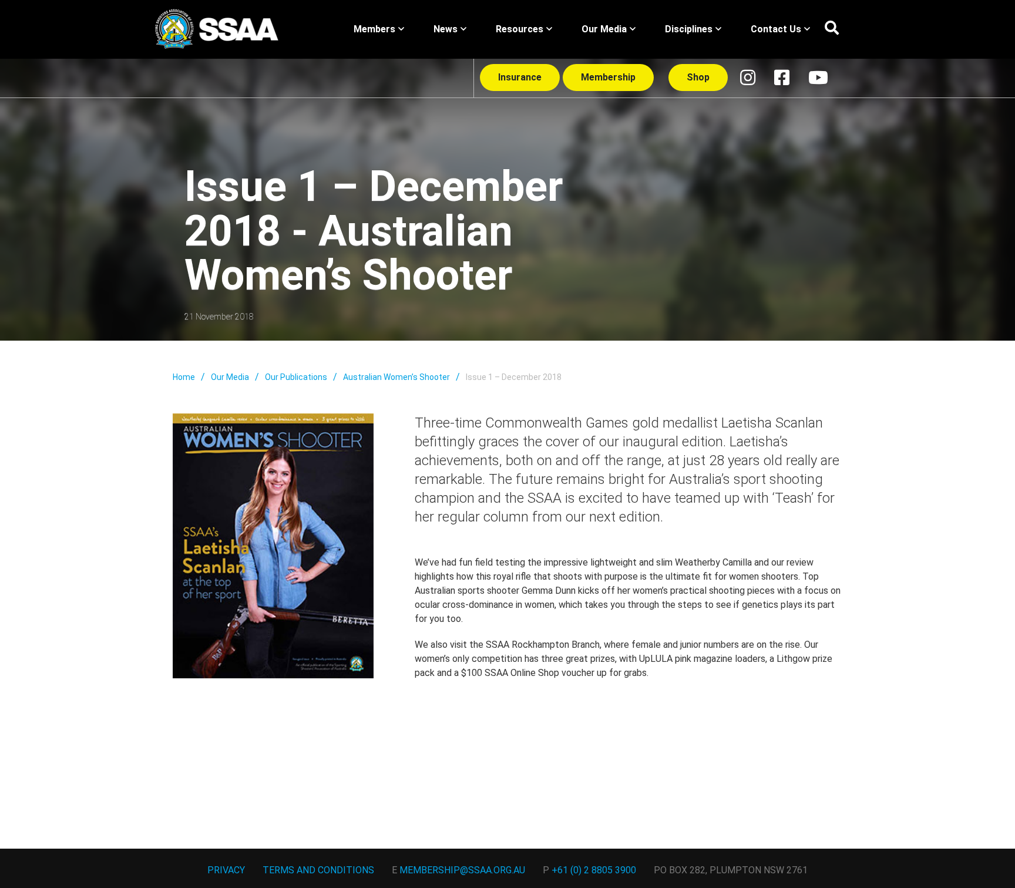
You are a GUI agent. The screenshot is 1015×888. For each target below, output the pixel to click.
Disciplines (688, 29)
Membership (608, 77)
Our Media (604, 29)
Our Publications (296, 377)
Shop (698, 77)
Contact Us (776, 29)
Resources (519, 29)
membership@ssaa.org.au (462, 870)
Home (184, 377)
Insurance (520, 77)
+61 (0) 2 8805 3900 (594, 870)
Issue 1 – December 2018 (514, 377)
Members (374, 29)
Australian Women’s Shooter (396, 377)
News (445, 29)
